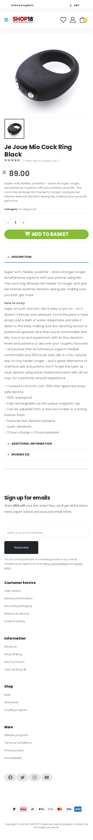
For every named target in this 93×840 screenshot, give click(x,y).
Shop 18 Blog (13, 654)
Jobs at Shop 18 (15, 669)
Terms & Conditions (18, 743)
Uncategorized (27, 209)
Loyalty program (15, 710)
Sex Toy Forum (14, 662)
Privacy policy (14, 750)
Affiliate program (16, 735)
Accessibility (13, 758)
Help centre (12, 591)
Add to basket (50, 234)
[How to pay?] (46, 809)
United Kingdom (21, 5)
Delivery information (18, 598)
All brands (11, 702)
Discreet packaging (18, 606)
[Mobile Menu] (7, 19)
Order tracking (14, 621)
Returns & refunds (16, 614)
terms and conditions (56, 563)
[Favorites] (64, 20)
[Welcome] (73, 20)
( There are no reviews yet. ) (40, 161)
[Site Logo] (23, 20)
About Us (10, 647)
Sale (7, 695)
